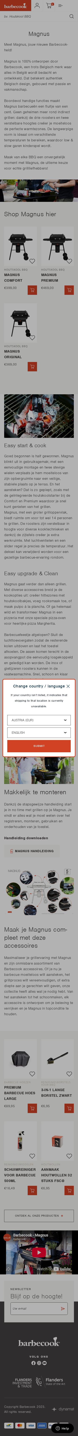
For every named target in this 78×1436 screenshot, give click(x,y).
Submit (39, 746)
